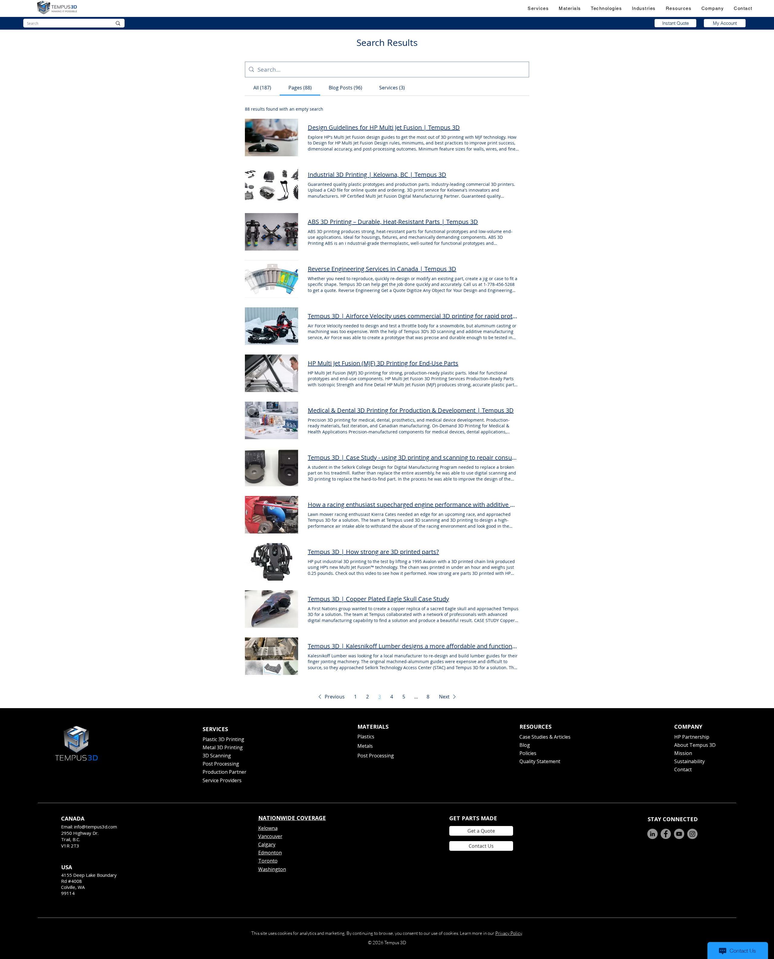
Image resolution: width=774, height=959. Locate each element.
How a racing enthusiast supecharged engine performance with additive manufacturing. (413, 505)
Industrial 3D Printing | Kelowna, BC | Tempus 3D (377, 174)
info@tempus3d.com (95, 827)
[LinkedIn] (652, 834)
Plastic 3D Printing (223, 739)
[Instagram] (692, 834)
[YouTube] (679, 834)
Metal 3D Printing (223, 747)
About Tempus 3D (695, 745)
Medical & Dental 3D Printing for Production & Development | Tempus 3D (411, 410)
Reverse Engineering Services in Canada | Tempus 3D (382, 269)
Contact (683, 769)
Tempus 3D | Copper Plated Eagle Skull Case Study (378, 599)
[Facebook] (666, 834)
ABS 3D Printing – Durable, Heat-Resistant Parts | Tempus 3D (393, 222)
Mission (683, 753)
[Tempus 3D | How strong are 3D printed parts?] (271, 562)
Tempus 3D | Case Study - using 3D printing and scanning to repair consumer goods (413, 457)
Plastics (365, 736)
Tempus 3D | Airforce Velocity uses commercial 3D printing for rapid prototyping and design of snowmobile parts (413, 316)
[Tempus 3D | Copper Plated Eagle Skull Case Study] (271, 609)
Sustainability (689, 761)
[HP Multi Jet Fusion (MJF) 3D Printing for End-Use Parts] (271, 373)
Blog (524, 745)
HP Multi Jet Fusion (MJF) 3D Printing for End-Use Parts (383, 363)
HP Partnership (691, 737)
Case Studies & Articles (545, 737)
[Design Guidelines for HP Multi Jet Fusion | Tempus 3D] (271, 137)
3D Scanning (217, 755)
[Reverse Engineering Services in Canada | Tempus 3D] (271, 279)
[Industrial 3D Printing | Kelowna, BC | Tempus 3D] (271, 184)
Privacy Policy (508, 933)
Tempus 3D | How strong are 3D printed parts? (373, 552)
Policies (527, 753)
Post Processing (221, 763)
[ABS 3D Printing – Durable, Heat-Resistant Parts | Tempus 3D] (271, 232)
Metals (365, 746)
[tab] (262, 88)
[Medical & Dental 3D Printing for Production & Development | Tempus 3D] (271, 420)
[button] (538, 8)
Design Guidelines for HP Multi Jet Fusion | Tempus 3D (384, 127)
